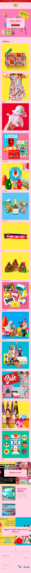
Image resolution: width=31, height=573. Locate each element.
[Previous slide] (14, 38)
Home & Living (4, 191)
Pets (3, 250)
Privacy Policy (16, 553)
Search (3, 551)
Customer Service (12, 551)
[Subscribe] (14, 558)
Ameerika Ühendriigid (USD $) (6, 565)
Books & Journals (5, 161)
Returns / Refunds (21, 551)
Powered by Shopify (27, 568)
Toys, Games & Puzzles (6, 280)
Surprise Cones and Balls (6, 429)
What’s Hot (4, 369)
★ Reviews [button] (30, 287)
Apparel (3, 101)
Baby (3, 131)
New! (3, 459)
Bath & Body (4, 310)
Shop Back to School (15, 25)
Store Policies (16, 551)
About (8, 551)
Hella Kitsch (24, 568)
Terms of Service (12, 553)
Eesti (3, 569)
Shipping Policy (26, 551)
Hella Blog (20, 553)
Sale (3, 399)
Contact (6, 551)
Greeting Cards (4, 220)
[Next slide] (17, 38)
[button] (2, 5)
